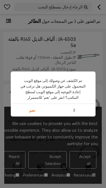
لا (74, 110)
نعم (32, 110)
